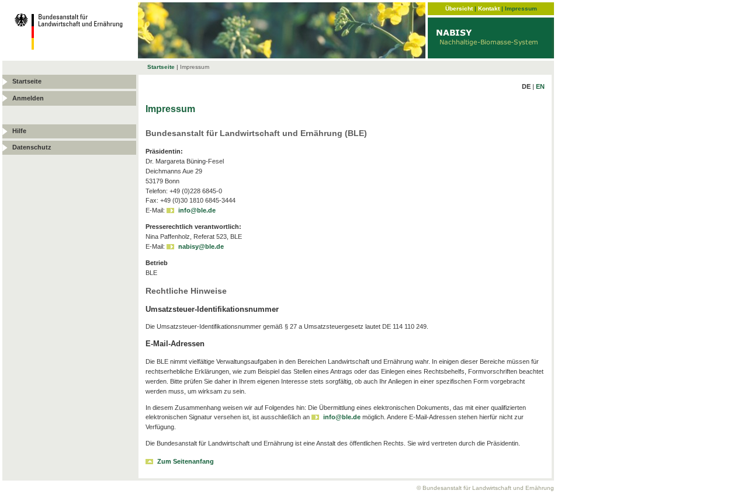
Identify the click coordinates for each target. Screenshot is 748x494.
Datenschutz (31, 147)
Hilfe (19, 130)
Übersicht (459, 8)
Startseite (161, 67)
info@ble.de (197, 210)
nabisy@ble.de (201, 246)
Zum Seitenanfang (185, 461)
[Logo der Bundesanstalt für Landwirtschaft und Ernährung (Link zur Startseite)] (70, 55)
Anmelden (28, 98)
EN (540, 86)
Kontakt (489, 8)
